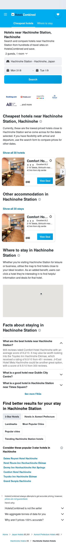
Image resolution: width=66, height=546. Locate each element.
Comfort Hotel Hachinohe (17, 472)
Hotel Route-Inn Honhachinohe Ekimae (25, 462)
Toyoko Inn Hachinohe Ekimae (20, 476)
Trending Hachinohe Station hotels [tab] (24, 438)
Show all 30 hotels (14, 153)
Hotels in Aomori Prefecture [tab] (40, 416)
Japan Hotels (17, 534)
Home (5, 534)
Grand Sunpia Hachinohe (17, 481)
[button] (5, 14)
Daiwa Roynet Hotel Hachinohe (20, 458)
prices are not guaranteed (16, 498)
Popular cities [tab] (12, 431)
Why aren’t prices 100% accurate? (24, 520)
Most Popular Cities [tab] (33, 424)
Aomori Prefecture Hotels (45, 534)
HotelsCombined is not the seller (23, 508)
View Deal (45, 180)
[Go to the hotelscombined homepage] (23, 14)
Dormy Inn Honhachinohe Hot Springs (24, 467)
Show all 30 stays (13, 209)
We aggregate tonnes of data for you (25, 514)
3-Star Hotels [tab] (12, 416)
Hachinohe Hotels (18, 540)
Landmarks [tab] (11, 424)
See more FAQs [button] (33, 393)
